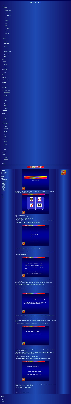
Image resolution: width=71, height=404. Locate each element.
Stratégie (2, 178)
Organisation (3, 184)
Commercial (3, 190)
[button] (36, 160)
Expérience (3, 195)
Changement (3, 183)
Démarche (3, 185)
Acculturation (3, 182)
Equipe (3, 189)
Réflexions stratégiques (4, 179)
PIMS (2, 196)
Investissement (3, 191)
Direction (3, 188)
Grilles (2, 194)
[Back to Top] (69, 402)
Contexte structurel (4, 180)
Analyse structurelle (4, 181)
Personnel (3, 187)
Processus (3, 186)
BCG (2, 197)
